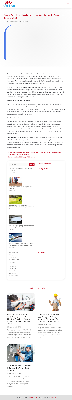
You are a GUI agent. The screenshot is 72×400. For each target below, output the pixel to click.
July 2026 (11, 266)
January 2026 (13, 275)
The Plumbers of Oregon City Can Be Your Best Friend (19, 368)
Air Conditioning (13, 259)
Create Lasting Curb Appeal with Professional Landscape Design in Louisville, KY (21, 206)
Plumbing (25, 21)
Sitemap (53, 397)
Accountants (12, 252)
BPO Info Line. (33, 397)
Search (32, 164)
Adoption (11, 257)
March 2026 (12, 273)
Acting (11, 255)
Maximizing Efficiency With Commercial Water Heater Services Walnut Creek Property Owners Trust (19, 319)
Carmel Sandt (10, 21)
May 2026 (11, 268)
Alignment (12, 262)
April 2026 (12, 271)
